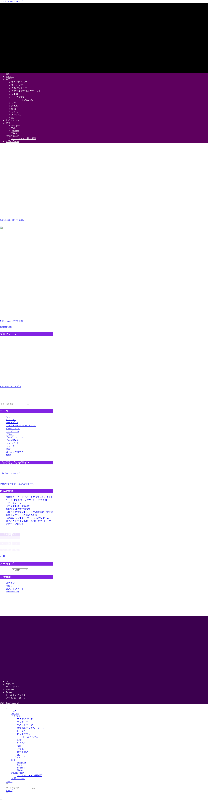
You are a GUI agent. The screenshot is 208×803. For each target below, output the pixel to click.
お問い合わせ (18, 778)
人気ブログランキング (10, 473)
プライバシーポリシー (17, 698)
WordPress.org (12, 591)
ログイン (10, 583)
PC (18, 754)
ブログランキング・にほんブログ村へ (17, 484)
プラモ (20, 749)
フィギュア (22, 722)
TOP (13, 711)
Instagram (10, 689)
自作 (19, 740)
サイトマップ (12, 687)
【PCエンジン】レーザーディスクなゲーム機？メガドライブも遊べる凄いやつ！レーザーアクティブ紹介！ (29, 521)
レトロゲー (22, 731)
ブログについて (25, 719)
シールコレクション (16, 695)
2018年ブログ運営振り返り (19, 509)
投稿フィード (12, 586)
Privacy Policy (17, 773)
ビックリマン (24, 734)
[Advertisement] (38, 604)
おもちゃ (21, 743)
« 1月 (2, 556)
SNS (13, 760)
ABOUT (10, 684)
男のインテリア (25, 725)
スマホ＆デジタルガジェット (31, 728)
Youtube (20, 768)
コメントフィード (15, 589)
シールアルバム (30, 737)
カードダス (22, 752)
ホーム (9, 681)
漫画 (19, 746)
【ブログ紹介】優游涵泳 (18, 506)
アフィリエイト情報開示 (29, 775)
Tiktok (20, 770)
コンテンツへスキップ (11, 1)
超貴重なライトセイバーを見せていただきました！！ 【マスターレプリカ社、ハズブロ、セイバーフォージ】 (29, 500)
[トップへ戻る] (1, 799)
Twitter (9, 692)
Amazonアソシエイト (10, 386)
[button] (28, 220)
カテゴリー (17, 716)
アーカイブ (5, 569)
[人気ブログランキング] (6, 471)
